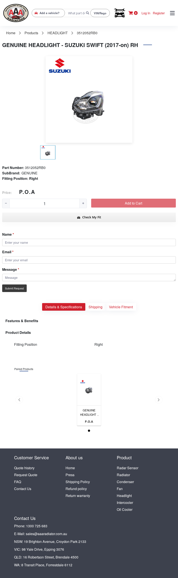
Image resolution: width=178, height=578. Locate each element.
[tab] (63, 307)
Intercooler (125, 502)
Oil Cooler (124, 509)
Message (9, 269)
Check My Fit (91, 217)
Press (70, 474)
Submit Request (14, 288)
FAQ (17, 481)
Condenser (125, 481)
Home (70, 467)
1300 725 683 (36, 525)
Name (7, 234)
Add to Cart (133, 203)
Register (159, 13)
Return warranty (78, 495)
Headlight (124, 495)
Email (6, 251)
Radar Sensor (127, 467)
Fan (120, 488)
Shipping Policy (78, 481)
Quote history (24, 467)
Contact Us (22, 488)
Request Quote (25, 474)
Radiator (123, 474)
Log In (146, 13)
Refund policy (76, 488)
